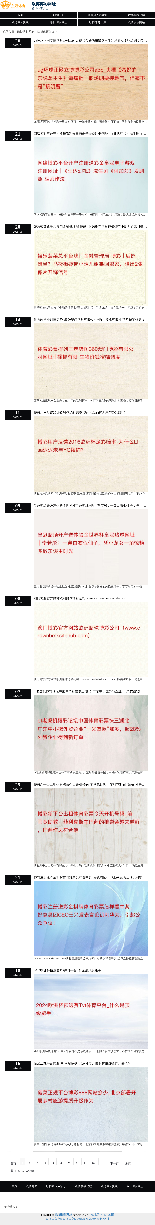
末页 (128, 1163)
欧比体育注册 (58, 22)
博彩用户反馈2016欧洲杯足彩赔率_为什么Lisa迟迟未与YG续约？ (80, 412)
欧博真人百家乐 (98, 15)
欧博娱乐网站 (136, 22)
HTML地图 (107, 1214)
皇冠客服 (93, 1218)
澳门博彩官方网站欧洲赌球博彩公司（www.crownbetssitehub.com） (81, 598)
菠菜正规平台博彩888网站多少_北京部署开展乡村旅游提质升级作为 (82, 1063)
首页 (20, 15)
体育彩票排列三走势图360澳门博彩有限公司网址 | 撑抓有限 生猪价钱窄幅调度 (89, 319)
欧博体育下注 (97, 22)
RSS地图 (94, 1214)
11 (102, 1163)
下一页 (114, 1163)
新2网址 (104, 1218)
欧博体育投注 (20, 22)
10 (93, 1163)
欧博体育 (115, 1197)
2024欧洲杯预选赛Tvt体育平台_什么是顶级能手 (67, 970)
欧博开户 (59, 15)
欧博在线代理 (136, 15)
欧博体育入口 (45, 31)
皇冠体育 (68, 1218)
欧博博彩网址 (25, 31)
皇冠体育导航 (54, 1218)
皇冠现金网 (81, 1218)
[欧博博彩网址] (12, 5)
